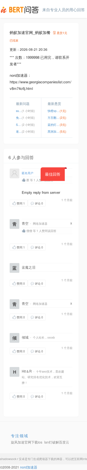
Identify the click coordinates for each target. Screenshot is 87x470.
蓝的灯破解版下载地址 (54, 124)
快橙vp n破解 (54, 111)
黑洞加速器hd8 (54, 131)
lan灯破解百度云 (56, 442)
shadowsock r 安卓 (12, 459)
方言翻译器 (54, 117)
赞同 (21, 203)
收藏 (55, 203)
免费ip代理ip (19, 117)
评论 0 (39, 203)
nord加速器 (28, 467)
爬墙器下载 (46, 459)
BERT (20, 9)
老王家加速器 (19, 131)
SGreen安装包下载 (19, 124)
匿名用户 (27, 173)
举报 (19, 210)
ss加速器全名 (19, 111)
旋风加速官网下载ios (26, 442)
